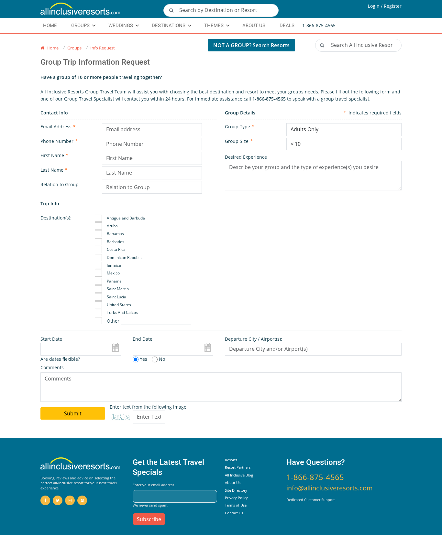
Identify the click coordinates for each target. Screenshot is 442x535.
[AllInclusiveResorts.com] (98, 9)
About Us (253, 25)
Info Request (102, 48)
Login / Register (385, 6)
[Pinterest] (82, 500)
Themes (214, 25)
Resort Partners (237, 467)
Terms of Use (236, 505)
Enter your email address (153, 484)
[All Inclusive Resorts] (80, 463)
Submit (73, 413)
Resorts (231, 459)
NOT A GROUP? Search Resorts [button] (251, 45)
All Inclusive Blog (239, 475)
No (161, 359)
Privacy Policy (236, 497)
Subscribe (149, 519)
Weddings (120, 25)
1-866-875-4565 (315, 477)
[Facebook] (45, 500)
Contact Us (234, 512)
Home (52, 48)
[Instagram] (70, 500)
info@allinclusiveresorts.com (329, 488)
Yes (142, 359)
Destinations (168, 25)
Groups (74, 48)
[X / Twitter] (57, 500)
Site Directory (236, 490)
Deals (287, 25)
